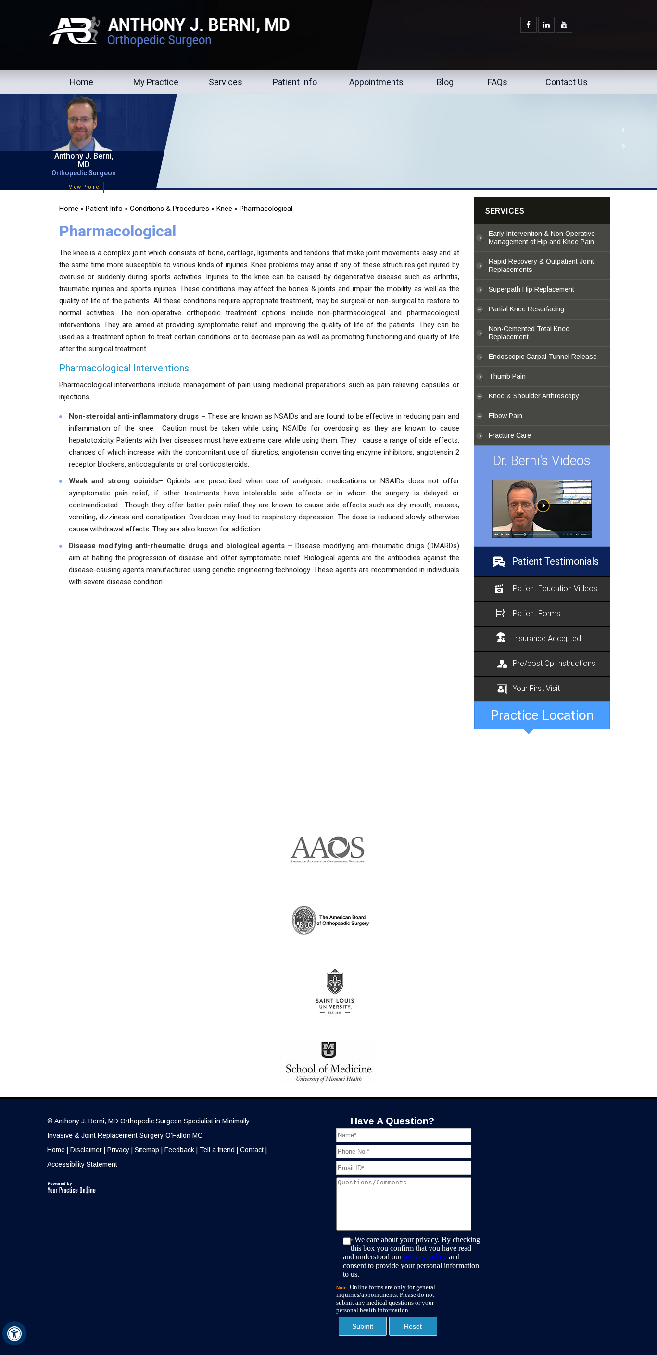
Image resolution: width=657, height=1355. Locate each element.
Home (81, 82)
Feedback (179, 1150)
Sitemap (147, 1150)
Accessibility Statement (82, 1164)
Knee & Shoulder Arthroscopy (534, 396)
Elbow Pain (505, 415)
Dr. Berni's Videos (542, 460)
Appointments (376, 82)
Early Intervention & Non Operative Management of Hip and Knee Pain (542, 238)
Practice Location (542, 715)
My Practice (155, 82)
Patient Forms (536, 613)
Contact (252, 1150)
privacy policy (425, 1257)
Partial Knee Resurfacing (526, 309)
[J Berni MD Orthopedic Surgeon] (542, 509)
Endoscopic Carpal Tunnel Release (543, 356)
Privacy (118, 1150)
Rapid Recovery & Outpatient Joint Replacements (541, 265)
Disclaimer (86, 1150)
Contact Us (566, 82)
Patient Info (295, 82)
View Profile (83, 187)
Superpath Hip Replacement (531, 289)
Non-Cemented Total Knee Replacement (529, 333)
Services (225, 82)
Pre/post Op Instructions (554, 663)
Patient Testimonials (555, 561)
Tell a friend (217, 1150)
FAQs (497, 82)
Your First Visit (536, 688)
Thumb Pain (507, 376)
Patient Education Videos (555, 588)
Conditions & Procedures (169, 208)
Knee (224, 208)
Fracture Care (510, 435)
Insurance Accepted (547, 638)
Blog (445, 82)
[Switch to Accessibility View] (14, 1333)
